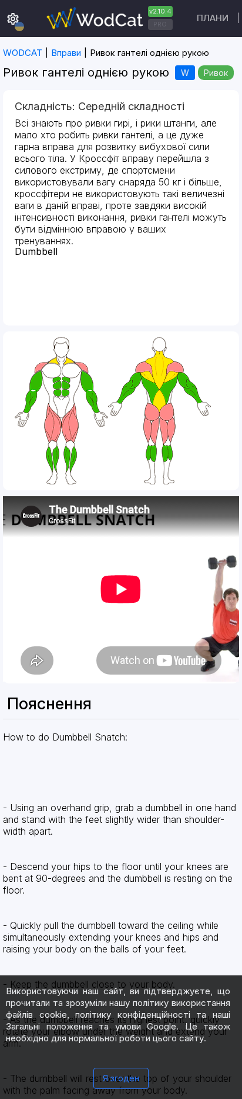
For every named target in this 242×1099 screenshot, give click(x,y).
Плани (212, 18)
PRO (160, 24)
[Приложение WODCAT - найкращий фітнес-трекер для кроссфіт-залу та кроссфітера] (108, 18)
